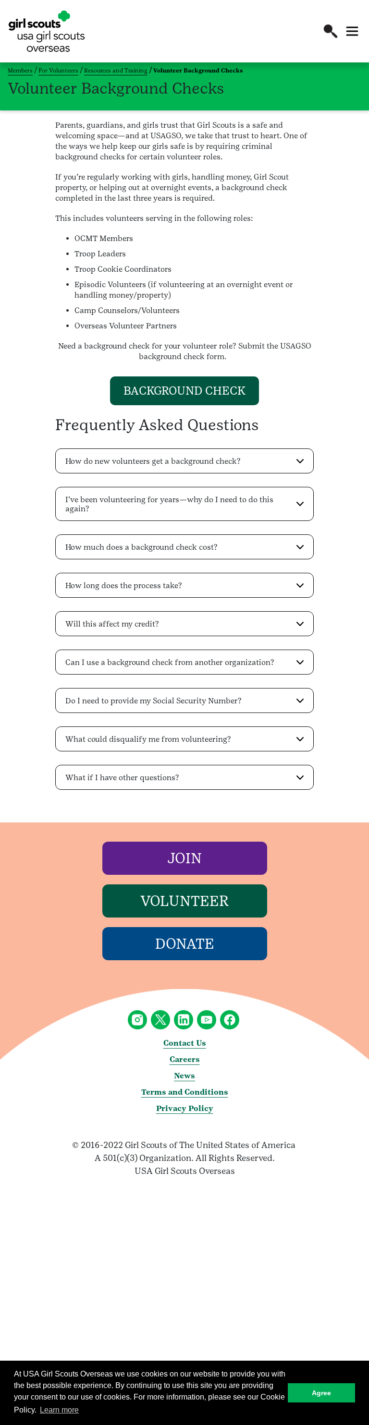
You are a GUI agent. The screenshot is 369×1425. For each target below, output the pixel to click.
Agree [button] (321, 1393)
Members (20, 70)
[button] (330, 31)
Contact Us (184, 1043)
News (184, 1075)
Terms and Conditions (184, 1092)
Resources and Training (116, 70)
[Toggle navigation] (352, 31)
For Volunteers (58, 70)
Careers (185, 1059)
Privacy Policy (184, 1108)
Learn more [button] (59, 1410)
